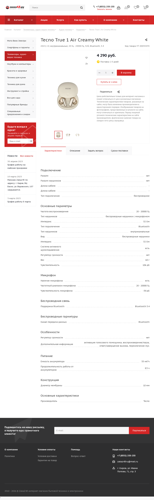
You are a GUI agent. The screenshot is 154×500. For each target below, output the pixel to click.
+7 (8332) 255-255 (105, 6)
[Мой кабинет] (118, 7)
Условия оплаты (46, 449)
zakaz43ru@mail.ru (127, 461)
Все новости (26, 156)
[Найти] (81, 8)
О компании (11, 449)
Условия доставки (47, 456)
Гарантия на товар (47, 460)
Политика (10, 456)
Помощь (75, 449)
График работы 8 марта (19, 201)
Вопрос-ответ (78, 456)
